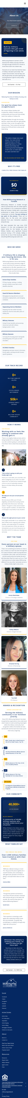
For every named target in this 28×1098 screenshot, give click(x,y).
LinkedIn (4, 1006)
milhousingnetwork (7, 1092)
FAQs (3, 1067)
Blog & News (5, 1060)
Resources (4, 1058)
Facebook (4, 997)
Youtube (4, 1003)
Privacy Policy (5, 1096)
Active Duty (4, 1016)
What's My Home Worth (8, 1045)
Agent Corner (5, 1064)
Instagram (4, 1001)
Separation (4, 1020)
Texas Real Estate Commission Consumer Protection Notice (12, 1086)
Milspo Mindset (5, 1062)
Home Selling (5, 1025)
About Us (4, 1037)
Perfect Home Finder (7, 1047)
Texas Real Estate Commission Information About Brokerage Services (12, 1083)
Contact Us (4, 1040)
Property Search (6, 1050)
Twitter (3, 999)
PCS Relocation (5, 1018)
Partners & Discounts (7, 1030)
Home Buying (5, 1023)
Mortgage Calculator (7, 1027)
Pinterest (4, 1008)
